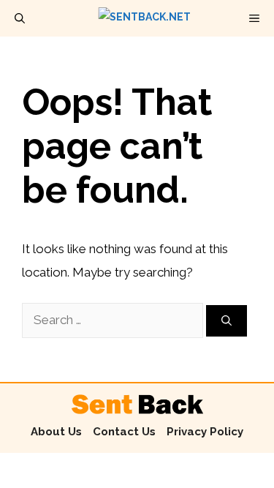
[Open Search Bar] (19, 18)
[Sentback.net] (144, 18)
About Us (56, 431)
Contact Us (124, 431)
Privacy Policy (205, 431)
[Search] (226, 321)
